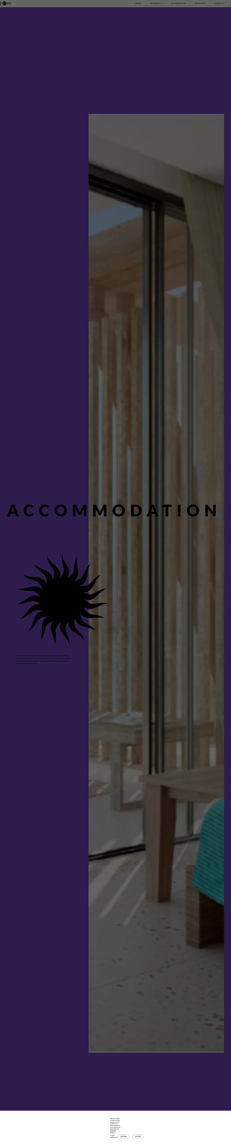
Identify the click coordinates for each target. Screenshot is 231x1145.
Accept (138, 1136)
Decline (124, 1136)
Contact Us (219, 3)
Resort (138, 3)
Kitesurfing (155, 3)
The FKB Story (199, 3)
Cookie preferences (114, 1136)
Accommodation (178, 3)
